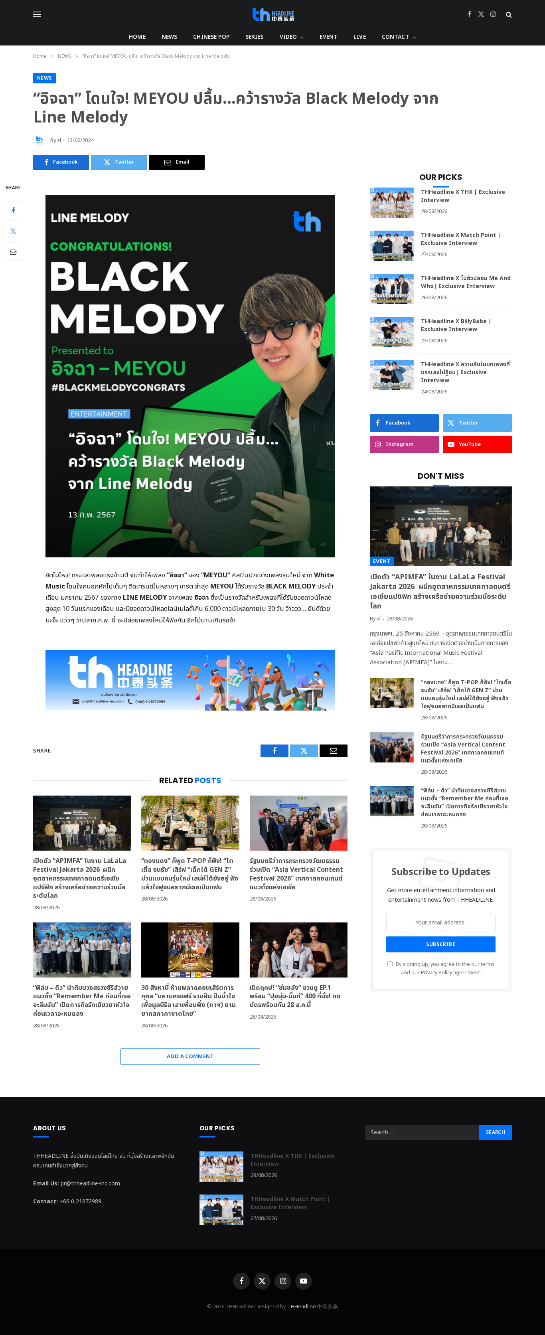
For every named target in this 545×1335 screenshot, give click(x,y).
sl (59, 140)
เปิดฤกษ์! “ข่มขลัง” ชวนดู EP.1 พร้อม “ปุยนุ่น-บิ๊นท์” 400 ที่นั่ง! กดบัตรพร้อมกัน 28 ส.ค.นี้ (295, 997)
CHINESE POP (211, 37)
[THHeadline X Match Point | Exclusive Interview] (392, 246)
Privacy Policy (436, 973)
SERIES (254, 37)
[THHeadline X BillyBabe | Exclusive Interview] (392, 332)
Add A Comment (190, 1056)
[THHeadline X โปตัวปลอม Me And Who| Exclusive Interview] (392, 289)
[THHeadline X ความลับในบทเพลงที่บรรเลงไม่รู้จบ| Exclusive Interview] (392, 375)
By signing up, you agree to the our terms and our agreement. (445, 969)
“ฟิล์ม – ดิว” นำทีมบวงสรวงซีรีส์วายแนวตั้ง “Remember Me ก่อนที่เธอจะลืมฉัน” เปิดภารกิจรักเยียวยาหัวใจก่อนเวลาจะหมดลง (82, 1001)
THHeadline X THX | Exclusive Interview (463, 196)
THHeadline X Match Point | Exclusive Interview (461, 239)
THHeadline (301, 1307)
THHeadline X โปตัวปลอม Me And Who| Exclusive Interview (466, 282)
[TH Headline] (272, 14)
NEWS (170, 37)
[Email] (13, 252)
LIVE (359, 37)
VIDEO (288, 37)
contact (395, 37)
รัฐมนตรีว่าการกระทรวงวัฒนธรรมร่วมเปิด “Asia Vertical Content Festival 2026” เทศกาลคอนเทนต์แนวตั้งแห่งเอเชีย (296, 874)
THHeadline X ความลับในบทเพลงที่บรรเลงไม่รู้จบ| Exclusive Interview (465, 373)
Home (137, 37)
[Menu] (37, 15)
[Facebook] (13, 210)
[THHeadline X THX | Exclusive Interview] (392, 203)
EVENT (329, 37)
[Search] (508, 15)
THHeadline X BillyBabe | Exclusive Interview (456, 326)
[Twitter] (13, 231)
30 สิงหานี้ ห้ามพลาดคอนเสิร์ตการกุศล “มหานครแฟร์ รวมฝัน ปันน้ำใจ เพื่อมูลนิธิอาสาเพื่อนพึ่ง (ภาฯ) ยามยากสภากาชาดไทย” (188, 1001)
